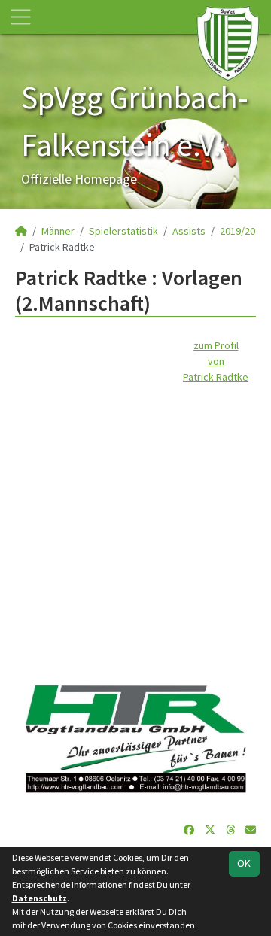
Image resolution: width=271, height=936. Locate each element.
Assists (189, 231)
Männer (58, 231)
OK (244, 863)
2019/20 (237, 231)
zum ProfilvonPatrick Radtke (215, 361)
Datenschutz (39, 898)
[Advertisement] (135, 520)
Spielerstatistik (123, 231)
